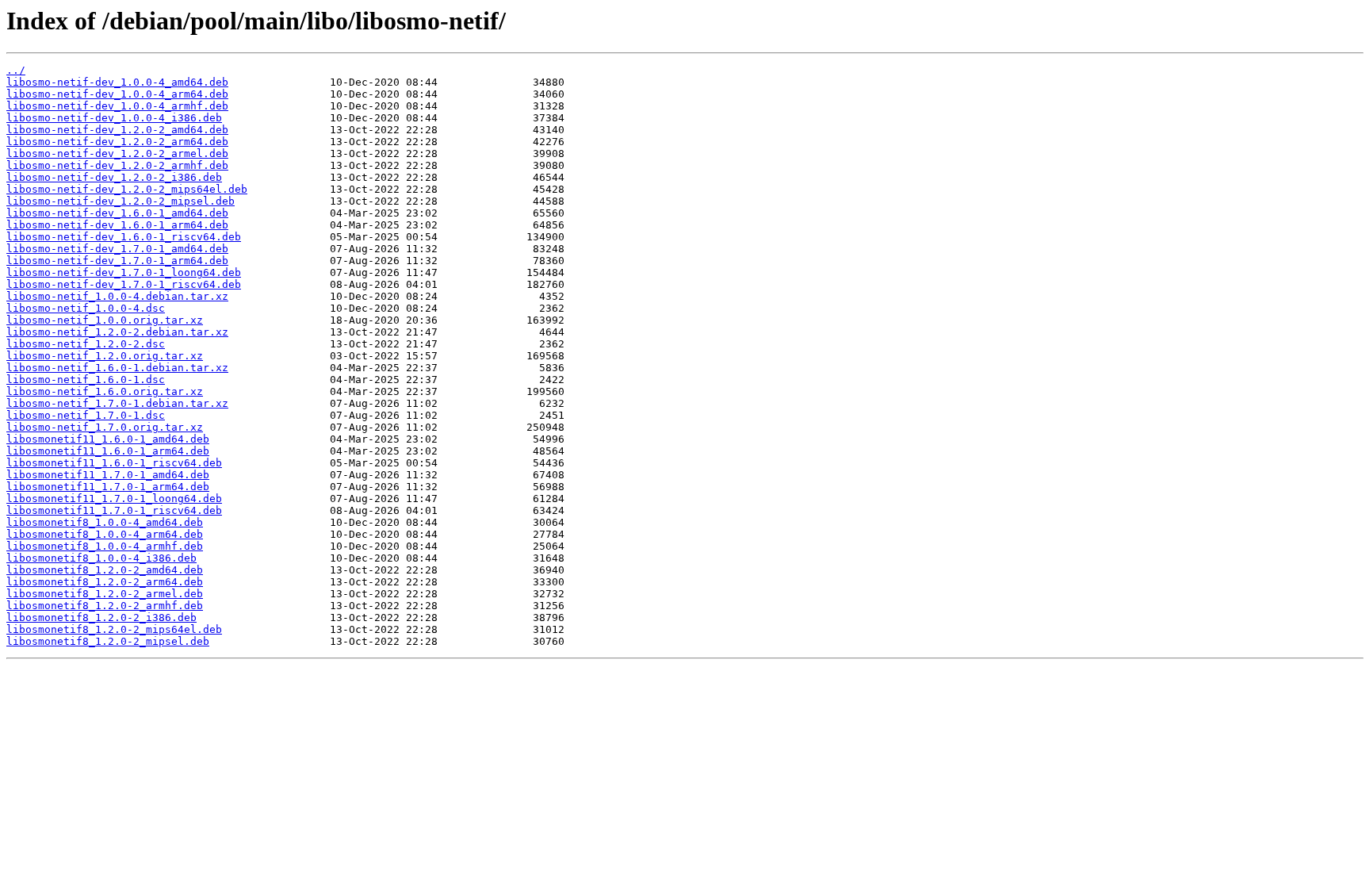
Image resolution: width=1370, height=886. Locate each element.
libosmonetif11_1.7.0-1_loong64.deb (114, 498)
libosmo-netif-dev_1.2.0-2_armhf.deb (117, 165)
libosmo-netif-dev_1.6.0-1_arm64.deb (117, 225)
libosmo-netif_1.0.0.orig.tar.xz (104, 320)
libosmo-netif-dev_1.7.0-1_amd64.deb (117, 249)
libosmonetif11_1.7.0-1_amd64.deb (107, 475)
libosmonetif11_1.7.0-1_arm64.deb (107, 487)
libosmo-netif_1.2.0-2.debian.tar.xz (117, 332)
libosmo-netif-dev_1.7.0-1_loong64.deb (123, 272)
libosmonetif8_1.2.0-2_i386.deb (101, 617)
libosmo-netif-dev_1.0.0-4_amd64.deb (117, 82)
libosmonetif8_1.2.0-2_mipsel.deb (107, 641)
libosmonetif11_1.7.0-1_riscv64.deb (114, 510)
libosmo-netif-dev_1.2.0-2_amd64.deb (117, 130)
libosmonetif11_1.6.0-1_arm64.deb (107, 451)
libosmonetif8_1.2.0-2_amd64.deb (104, 570)
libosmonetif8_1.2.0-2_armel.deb (104, 594)
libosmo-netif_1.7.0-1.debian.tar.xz (117, 403)
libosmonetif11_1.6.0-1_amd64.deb (107, 439)
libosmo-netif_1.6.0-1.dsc (85, 379)
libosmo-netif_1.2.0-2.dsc (85, 344)
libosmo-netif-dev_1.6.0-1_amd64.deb (117, 213)
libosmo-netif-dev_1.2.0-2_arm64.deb (117, 142)
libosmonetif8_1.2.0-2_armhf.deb (104, 606)
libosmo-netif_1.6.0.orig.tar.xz (104, 391)
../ (15, 70)
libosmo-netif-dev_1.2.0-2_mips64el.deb (126, 189)
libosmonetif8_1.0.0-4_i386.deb (101, 558)
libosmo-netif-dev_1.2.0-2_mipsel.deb (120, 201)
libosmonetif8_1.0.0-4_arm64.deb (104, 534)
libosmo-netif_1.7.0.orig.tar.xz (104, 427)
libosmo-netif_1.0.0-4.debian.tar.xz (117, 296)
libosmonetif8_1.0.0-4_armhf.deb (104, 546)
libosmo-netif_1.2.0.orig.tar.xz (104, 356)
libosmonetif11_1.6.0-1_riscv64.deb (114, 463)
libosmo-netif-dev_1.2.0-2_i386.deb (114, 177)
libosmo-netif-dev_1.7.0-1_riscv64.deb (123, 284)
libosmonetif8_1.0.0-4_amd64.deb (104, 522)
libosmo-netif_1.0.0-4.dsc (85, 308)
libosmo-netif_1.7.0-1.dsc (85, 415)
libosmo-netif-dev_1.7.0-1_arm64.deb (117, 261)
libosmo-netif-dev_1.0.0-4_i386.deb (114, 118)
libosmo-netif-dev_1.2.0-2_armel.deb (117, 153)
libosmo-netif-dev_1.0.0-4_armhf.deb (117, 106)
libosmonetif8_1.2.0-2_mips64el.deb (114, 629)
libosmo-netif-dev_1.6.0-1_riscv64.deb (123, 237)
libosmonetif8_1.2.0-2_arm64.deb (104, 582)
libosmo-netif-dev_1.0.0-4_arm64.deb (117, 94)
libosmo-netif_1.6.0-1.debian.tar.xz (117, 368)
